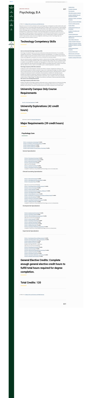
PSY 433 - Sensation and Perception (31, 256)
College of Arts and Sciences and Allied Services (34, 24)
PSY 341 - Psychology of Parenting (31, 220)
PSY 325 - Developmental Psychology (31, 159)
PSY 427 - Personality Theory (30, 181)
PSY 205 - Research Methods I (29, 145)
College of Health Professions (74, 41)
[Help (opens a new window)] (65, 9)
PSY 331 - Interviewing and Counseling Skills (33, 180)
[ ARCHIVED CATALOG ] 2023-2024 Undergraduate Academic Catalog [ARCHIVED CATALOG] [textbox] (56, 1)
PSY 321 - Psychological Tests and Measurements (34, 186)
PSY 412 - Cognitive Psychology (30, 165)
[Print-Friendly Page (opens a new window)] (64, 9)
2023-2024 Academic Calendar (75, 13)
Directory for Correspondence (75, 55)
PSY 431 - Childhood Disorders (30, 201)
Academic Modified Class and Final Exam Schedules (74, 15)
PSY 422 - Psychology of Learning (31, 167)
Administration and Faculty (74, 53)
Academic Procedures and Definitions (74, 31)
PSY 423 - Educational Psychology (31, 223)
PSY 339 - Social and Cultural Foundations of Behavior (35, 190)
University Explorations (36, 119)
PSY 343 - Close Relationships (30, 192)
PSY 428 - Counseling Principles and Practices (33, 200)
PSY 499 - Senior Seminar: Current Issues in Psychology (34, 148)
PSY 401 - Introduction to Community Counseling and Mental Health (38, 195)
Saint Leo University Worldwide (75, 21)
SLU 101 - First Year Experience (28, 102)
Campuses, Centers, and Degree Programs (75, 19)
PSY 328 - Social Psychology (30, 162)
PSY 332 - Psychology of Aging (30, 214)
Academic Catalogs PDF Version (75, 57)
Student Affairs (72, 25)
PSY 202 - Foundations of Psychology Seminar (32, 143)
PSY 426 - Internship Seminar (30, 197)
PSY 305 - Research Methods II (29, 146)
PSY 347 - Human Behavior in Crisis (31, 194)
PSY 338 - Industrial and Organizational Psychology (34, 250)
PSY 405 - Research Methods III (30, 241)
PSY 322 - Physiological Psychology (31, 158)
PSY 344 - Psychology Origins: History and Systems (34, 239)
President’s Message (73, 9)
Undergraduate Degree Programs (73, 49)
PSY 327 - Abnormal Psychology (30, 161)
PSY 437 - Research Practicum (30, 242)
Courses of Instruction (73, 51)
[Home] (15, 2)
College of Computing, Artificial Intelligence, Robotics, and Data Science (75, 45)
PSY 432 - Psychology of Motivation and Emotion (34, 226)
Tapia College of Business (74, 39)
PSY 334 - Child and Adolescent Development (33, 216)
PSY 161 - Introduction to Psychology (30, 142)
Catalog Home (71, 7)
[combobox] (56, 2)
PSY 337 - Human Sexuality (29, 189)
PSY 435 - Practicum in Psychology (31, 198)
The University (71, 11)
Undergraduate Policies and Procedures (74, 28)
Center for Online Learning (74, 23)
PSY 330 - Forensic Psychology (30, 187)
